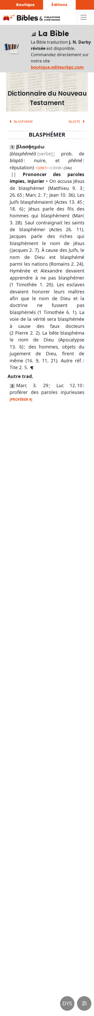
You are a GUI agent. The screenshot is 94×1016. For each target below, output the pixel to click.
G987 (41, 167)
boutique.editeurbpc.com (57, 67)
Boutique (25, 4)
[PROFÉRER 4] (21, 399)
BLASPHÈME (23, 121)
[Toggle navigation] (83, 17)
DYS (67, 1003)
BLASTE (75, 121)
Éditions (59, 4)
